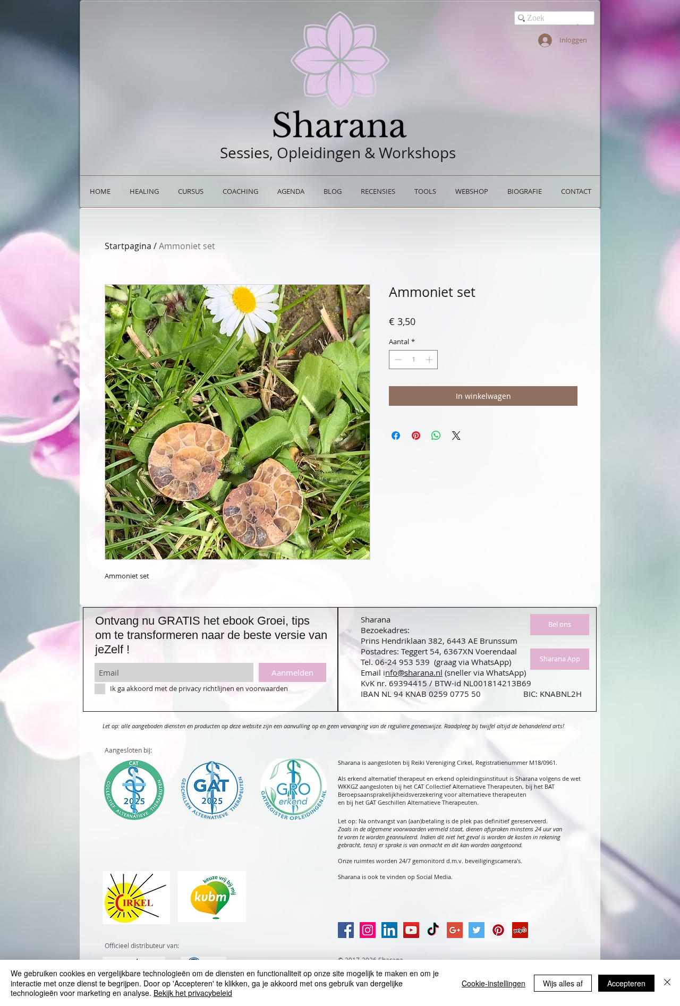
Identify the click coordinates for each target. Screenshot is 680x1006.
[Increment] (430, 360)
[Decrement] (396, 360)
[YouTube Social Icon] (411, 930)
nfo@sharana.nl (414, 672)
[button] (577, 24)
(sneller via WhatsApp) (485, 672)
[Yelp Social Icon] (520, 930)
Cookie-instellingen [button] (493, 983)
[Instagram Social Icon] (368, 930)
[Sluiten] (667, 983)
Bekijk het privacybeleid (193, 992)
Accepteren (626, 983)
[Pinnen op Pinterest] (416, 435)
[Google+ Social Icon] (455, 930)
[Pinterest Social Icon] (498, 930)
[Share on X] (456, 435)
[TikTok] (433, 930)
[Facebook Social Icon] (346, 930)
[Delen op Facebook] (395, 435)
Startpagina (128, 246)
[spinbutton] (413, 360)
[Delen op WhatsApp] (436, 435)
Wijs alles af (563, 983)
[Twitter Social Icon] (476, 930)
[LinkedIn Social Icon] (389, 930)
